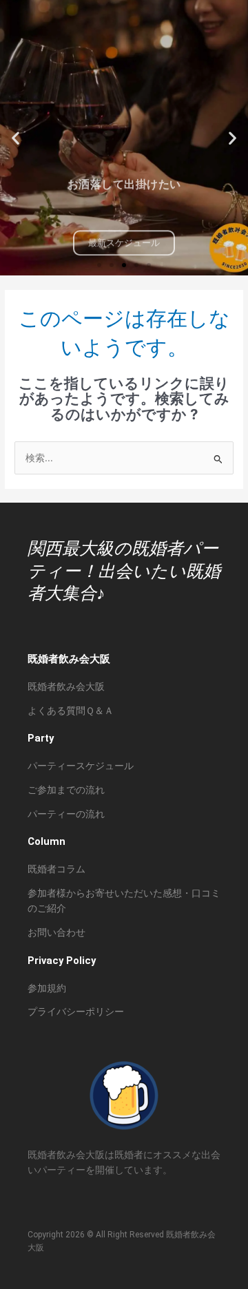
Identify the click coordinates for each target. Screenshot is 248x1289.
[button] (15, 138)
